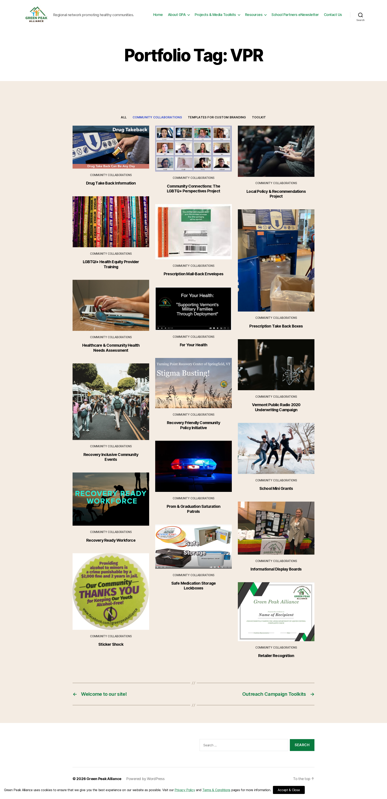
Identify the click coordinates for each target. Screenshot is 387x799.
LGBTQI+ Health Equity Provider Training (111, 264)
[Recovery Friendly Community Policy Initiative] (193, 383)
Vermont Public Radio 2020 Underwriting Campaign (276, 407)
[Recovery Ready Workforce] (111, 499)
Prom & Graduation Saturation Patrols (193, 509)
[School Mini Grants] (276, 448)
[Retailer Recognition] (276, 611)
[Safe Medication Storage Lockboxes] (193, 546)
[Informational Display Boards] (276, 528)
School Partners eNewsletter (295, 15)
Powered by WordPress (145, 779)
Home (158, 15)
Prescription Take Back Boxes (276, 326)
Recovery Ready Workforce (110, 540)
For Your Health (193, 344)
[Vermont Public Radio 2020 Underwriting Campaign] (276, 364)
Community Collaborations (157, 117)
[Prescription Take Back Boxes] (276, 260)
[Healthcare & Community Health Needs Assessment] (111, 305)
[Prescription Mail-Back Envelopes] (193, 231)
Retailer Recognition (276, 655)
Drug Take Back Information (111, 183)
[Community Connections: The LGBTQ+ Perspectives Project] (193, 149)
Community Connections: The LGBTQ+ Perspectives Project (193, 188)
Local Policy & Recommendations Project (276, 194)
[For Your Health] (193, 308)
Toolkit (259, 117)
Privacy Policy (185, 790)
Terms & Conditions (216, 790)
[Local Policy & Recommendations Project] (276, 151)
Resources (254, 15)
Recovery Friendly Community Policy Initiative (193, 425)
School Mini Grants (276, 488)
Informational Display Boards (276, 569)
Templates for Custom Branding (217, 117)
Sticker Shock (110, 644)
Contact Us (333, 15)
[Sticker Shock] (111, 591)
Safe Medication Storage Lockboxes (193, 585)
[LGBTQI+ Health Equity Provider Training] (111, 221)
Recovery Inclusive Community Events (110, 457)
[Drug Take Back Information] (111, 147)
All (124, 117)
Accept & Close (289, 790)
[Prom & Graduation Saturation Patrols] (193, 466)
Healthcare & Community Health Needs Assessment (111, 348)
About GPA (177, 15)
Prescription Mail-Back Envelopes (193, 273)
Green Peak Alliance (103, 779)
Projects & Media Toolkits (215, 15)
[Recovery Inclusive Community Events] (111, 401)
